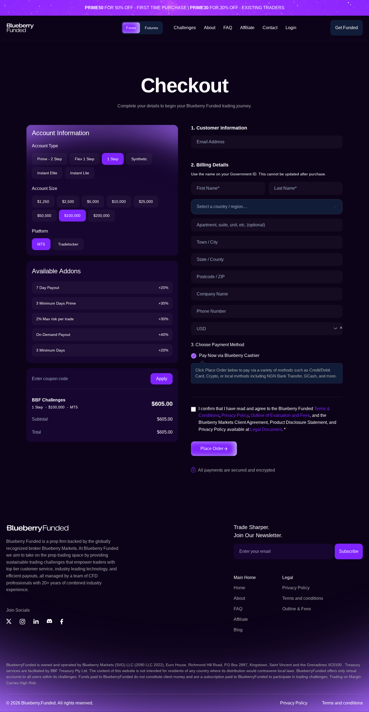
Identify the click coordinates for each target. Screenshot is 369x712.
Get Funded (346, 27)
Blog (238, 630)
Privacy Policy (236, 415)
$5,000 (94, 201)
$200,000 (104, 215)
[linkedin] (36, 621)
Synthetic (138, 158)
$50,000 (45, 215)
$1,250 (43, 201)
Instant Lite (79, 173)
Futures (152, 27)
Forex (133, 27)
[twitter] (9, 621)
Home (239, 588)
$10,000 (120, 201)
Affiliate (246, 27)
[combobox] (267, 328)
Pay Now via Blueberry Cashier (230, 355)
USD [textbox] (269, 328)
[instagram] (22, 621)
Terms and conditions (303, 598)
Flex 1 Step (84, 158)
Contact (269, 27)
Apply (161, 378)
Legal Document (276, 429)
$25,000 (148, 201)
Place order (212, 448)
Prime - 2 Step (49, 158)
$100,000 (74, 215)
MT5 (41, 244)
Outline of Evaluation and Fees (282, 415)
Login (290, 27)
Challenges (185, 27)
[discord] (49, 621)
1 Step (112, 158)
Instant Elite (47, 173)
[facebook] (63, 621)
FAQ (227, 27)
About (209, 27)
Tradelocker (69, 244)
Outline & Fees (295, 609)
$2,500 (68, 201)
